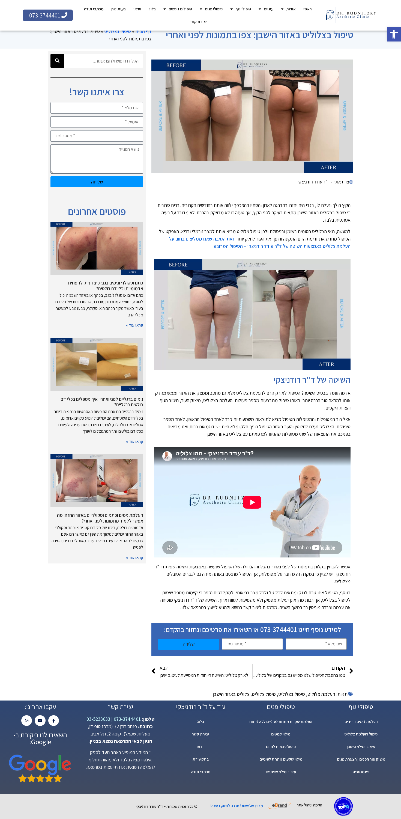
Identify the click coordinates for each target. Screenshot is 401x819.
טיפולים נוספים (180, 8)
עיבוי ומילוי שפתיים (281, 771)
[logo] (350, 15)
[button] (394, 34)
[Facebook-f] (53, 720)
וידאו (137, 8)
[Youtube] (40, 720)
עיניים (268, 8)
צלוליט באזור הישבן (231, 694)
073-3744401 (127, 719)
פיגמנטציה (361, 771)
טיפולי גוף (243, 8)
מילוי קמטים (280, 734)
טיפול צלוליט (264, 694)
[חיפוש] (57, 61)
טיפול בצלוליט (117, 31)
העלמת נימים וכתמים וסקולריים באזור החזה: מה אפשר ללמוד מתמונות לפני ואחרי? (100, 518)
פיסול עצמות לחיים (281, 746)
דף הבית (143, 31)
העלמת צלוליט (321, 694)
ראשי (307, 8)
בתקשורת (201, 759)
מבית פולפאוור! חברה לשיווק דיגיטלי (236, 805)
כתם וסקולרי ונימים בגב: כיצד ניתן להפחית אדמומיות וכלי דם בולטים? (105, 285)
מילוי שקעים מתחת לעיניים (280, 759)
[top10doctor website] (343, 806)
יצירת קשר (198, 21)
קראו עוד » (134, 325)
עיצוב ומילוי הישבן (361, 746)
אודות (291, 8)
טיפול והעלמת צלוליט (361, 734)
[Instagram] (26, 720)
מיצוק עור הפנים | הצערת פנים (361, 759)
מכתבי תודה (93, 8)
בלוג (152, 8)
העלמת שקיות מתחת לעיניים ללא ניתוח (280, 721)
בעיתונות (118, 8)
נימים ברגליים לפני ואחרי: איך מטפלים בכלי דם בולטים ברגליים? (102, 402)
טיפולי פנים (214, 8)
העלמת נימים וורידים (361, 721)
